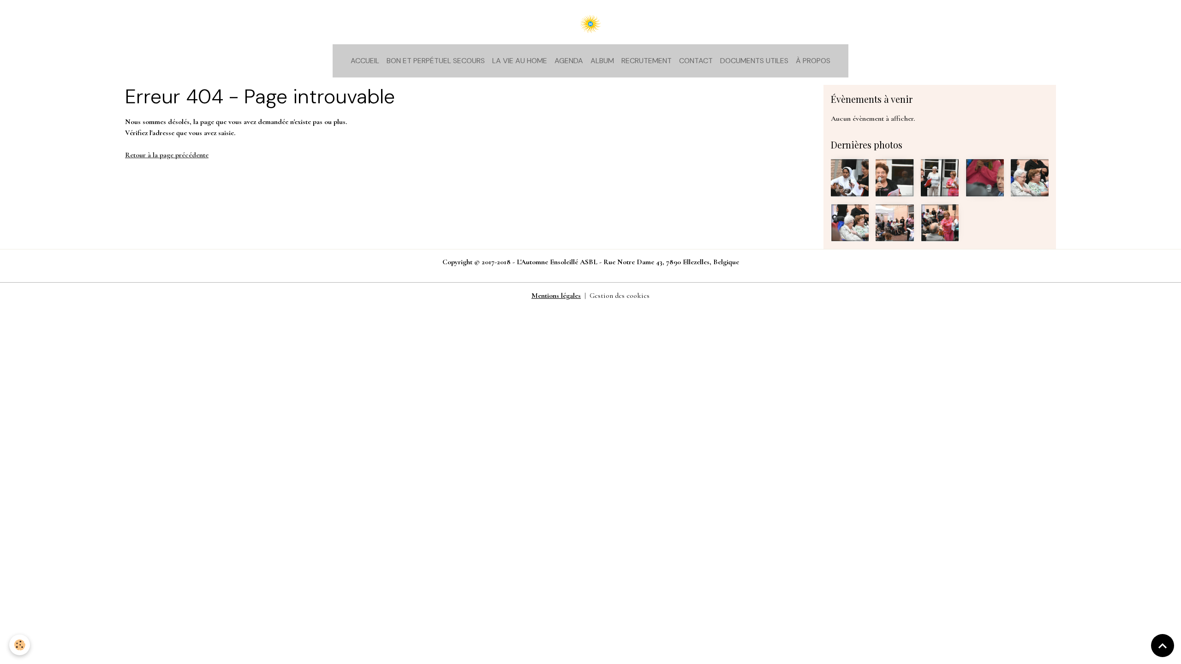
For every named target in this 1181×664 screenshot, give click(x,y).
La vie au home (519, 60)
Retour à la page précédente (167, 155)
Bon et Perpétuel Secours (436, 60)
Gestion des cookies (620, 295)
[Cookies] (19, 644)
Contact (696, 60)
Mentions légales (556, 295)
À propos (813, 60)
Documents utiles (754, 60)
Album (602, 60)
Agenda (569, 60)
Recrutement (646, 60)
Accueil (365, 60)
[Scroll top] (1162, 645)
